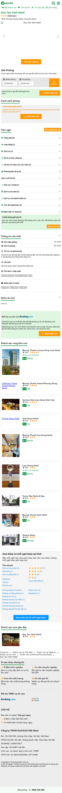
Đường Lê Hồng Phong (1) (13, 593)
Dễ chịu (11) (7, 585)
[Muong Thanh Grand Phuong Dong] (10, 385)
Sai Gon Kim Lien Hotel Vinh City (38, 400)
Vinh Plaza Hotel (30, 418)
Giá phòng (54, 82)
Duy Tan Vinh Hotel (31, 634)
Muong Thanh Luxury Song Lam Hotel (41, 350)
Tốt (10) (5, 582)
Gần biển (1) (7, 571)
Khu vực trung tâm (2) (10, 568)
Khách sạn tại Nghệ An (46, 652)
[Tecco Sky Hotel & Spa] (10, 501)
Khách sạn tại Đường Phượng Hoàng (36, 655)
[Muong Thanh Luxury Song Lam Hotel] (10, 362)
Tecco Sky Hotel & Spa (33, 496)
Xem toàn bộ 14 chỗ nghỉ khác (31, 617)
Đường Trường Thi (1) (11, 603)
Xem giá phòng (31, 62)
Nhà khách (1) (34, 593)
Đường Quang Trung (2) (11, 590)
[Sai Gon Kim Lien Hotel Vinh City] (10, 404)
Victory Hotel (28, 535)
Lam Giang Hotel (30, 465)
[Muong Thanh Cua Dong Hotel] (10, 445)
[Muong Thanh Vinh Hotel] (10, 520)
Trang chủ (4, 652)
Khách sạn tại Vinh (8, 655)
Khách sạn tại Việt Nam (23, 652)
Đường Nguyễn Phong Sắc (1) (14, 609)
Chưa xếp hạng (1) (35, 581)
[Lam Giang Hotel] (10, 476)
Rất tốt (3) (6, 579)
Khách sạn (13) (34, 590)
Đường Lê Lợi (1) (9, 597)
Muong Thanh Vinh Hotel (34, 515)
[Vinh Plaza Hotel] (10, 418)
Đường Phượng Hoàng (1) (12, 606)
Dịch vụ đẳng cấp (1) (10, 574)
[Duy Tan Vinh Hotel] (10, 640)
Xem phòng (53, 226)
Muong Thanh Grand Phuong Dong (39, 383)
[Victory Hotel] (10, 540)
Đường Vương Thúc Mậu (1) (13, 600)
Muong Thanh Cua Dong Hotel (37, 435)
